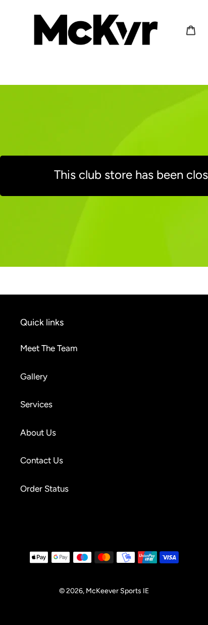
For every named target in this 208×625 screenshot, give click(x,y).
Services (36, 404)
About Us (38, 432)
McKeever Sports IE (117, 591)
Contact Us (41, 460)
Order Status (44, 489)
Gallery (33, 376)
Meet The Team (48, 348)
